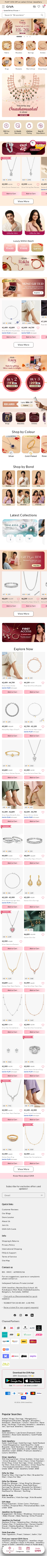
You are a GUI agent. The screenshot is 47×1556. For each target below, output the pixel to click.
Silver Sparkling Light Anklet (11, 902)
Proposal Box (16, 1506)
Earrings (31, 52)
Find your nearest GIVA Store (15, 1539)
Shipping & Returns (10, 1241)
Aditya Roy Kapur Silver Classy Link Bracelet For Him (11, 602)
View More (23, 201)
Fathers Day (7, 1524)
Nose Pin (34, 1423)
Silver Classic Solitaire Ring (33, 1070)
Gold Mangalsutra (11, 1445)
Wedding (28, 1514)
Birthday (18, 1514)
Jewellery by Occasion (12, 1512)
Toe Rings (12, 1424)
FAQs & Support (9, 1253)
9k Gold (28, 1447)
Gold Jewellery (8, 1433)
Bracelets (19, 52)
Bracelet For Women (31, 1487)
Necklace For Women (11, 1491)
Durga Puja (16, 1528)
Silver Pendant (36, 1461)
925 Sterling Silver (10, 1459)
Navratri (6, 1528)
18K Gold (6, 1449)
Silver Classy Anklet (29, 332)
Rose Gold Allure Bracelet (33, 685)
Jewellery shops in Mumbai (22, 1543)
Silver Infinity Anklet (31, 816)
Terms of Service (9, 1257)
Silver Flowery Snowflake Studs (11, 1070)
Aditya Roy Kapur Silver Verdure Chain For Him (31, 602)
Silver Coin (39, 1459)
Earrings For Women (11, 1487)
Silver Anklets (26, 1459)
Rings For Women (10, 1483)
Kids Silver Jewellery (20, 1465)
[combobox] (23, 15)
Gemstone (29, 1426)
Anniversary (38, 1514)
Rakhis (7, 52)
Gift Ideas (6, 1502)
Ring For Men (8, 1475)
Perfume (34, 1504)
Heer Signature (8, 1534)
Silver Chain (23, 1461)
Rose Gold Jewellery (21, 1435)
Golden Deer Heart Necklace (11, 986)
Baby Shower (9, 1516)
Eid (36, 1526)
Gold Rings (12, 1443)
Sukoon (27, 1534)
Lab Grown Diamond (26, 1433)
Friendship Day (21, 1524)
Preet (19, 1534)
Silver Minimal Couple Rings (11, 859)
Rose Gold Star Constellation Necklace (33, 1028)
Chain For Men (14, 1477)
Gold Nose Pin (27, 1445)
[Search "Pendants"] (42, 15)
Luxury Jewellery (9, 1453)
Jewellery (6, 1431)
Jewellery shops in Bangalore (15, 1541)
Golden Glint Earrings (31, 900)
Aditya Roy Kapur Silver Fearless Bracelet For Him (11, 729)
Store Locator (8, 1217)
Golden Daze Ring (9, 1158)
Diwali (5, 1526)
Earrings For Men (23, 1475)
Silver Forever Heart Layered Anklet (33, 730)
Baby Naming (22, 1516)
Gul (40, 1534)
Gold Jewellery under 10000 (24, 1449)
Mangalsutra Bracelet (11, 1421)
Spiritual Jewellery (15, 1426)
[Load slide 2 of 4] (19, 37)
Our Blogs (6, 1213)
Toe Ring (26, 1491)
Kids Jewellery (8, 1497)
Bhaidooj (30, 1526)
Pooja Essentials (9, 1504)
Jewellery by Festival (11, 1520)
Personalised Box (31, 1506)
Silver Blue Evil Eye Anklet (11, 332)
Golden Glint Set (29, 937)
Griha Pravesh (36, 1516)
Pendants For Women (31, 1489)
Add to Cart (11, 337)
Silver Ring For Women (29, 1483)
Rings (7, 69)
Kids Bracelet (36, 1497)
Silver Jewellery (9, 1457)
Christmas (27, 1528)
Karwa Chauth (36, 1524)
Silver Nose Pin (37, 1465)
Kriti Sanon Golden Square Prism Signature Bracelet (11, 773)
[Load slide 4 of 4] (30, 37)
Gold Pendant (39, 1443)
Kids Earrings (22, 1497)
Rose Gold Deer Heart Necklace (33, 986)
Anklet (5, 1419)
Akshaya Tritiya (9, 1522)
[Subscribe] (42, 1195)
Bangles (26, 1421)
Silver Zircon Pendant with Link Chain (11, 187)
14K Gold (38, 1447)
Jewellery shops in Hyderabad (29, 1544)
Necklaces (16, 1423)
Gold (4, 1443)
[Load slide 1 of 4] (17, 37)
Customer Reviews (10, 1209)
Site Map (6, 1261)
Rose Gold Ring (30, 1485)
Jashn (34, 1534)
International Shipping (12, 1249)
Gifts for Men (8, 1473)
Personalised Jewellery (13, 1467)
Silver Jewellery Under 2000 (26, 1469)
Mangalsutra (30, 1419)
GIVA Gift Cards (9, 1229)
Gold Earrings (25, 1443)
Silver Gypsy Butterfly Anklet (11, 816)
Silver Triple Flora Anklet (32, 1114)
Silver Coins (23, 1504)
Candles (5, 1506)
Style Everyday (8, 1532)
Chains (25, 1423)
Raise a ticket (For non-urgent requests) (21, 1307)
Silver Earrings (19, 1463)
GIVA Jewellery (26, 1402)
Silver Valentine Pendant (10, 944)
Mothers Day (37, 1522)
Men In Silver (30, 69)
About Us (6, 1221)
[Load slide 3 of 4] (25, 37)
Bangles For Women (11, 1489)
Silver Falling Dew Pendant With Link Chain (31, 187)
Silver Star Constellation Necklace (11, 1028)
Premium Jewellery (32, 1451)
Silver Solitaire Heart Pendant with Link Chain (33, 773)
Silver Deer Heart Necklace (11, 1113)
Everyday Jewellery (26, 1424)
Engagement (7, 1514)
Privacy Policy (8, 1245)
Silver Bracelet (9, 1461)
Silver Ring (7, 1463)
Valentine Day (23, 1522)
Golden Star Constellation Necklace (33, 1157)
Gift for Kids (7, 1495)
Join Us (5, 1225)
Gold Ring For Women (12, 1485)
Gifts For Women (9, 1481)
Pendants (19, 69)
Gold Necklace (17, 1447)
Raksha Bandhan (16, 1526)
